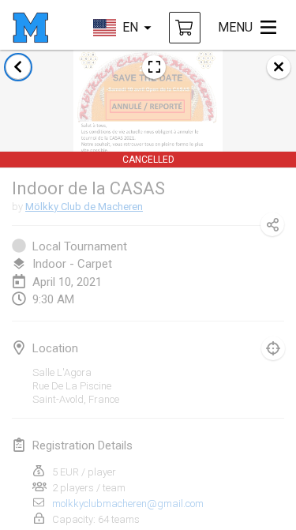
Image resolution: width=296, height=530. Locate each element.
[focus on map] (273, 348)
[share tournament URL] (272, 224)
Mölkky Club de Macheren (84, 206)
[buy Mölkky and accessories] (184, 27)
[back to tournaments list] (18, 67)
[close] (278, 67)
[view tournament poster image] (154, 67)
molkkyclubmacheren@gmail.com (128, 503)
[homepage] (30, 27)
